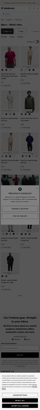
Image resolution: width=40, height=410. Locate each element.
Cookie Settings (20, 395)
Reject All (20, 400)
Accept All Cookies (20, 406)
